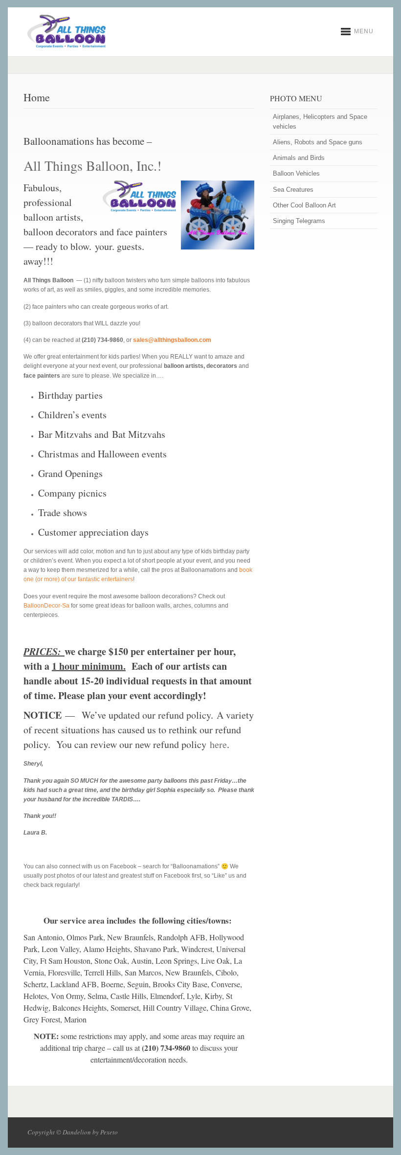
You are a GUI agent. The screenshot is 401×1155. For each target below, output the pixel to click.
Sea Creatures (293, 189)
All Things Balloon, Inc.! (92, 165)
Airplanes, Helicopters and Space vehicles (320, 121)
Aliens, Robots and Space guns (317, 142)
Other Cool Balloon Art (304, 205)
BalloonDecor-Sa (46, 605)
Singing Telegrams (299, 221)
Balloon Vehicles (296, 173)
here (218, 744)
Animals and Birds (299, 157)
